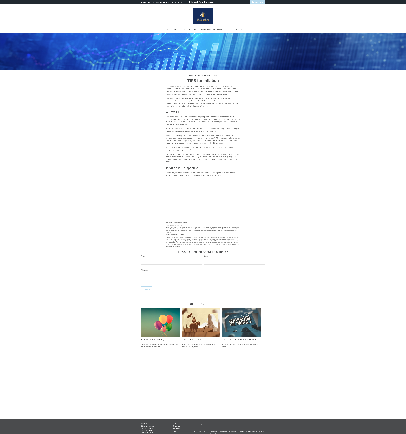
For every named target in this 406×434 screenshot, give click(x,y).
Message (144, 270)
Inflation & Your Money (152, 339)
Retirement (176, 426)
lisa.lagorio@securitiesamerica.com (203, 2)
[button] (166, 29)
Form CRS (199, 424)
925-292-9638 (178, 2)
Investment (176, 429)
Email (206, 256)
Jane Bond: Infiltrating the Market (239, 339)
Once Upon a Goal (191, 339)
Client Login (259, 2)
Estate (175, 431)
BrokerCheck (230, 428)
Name (143, 256)
